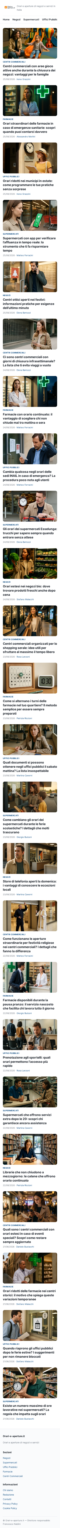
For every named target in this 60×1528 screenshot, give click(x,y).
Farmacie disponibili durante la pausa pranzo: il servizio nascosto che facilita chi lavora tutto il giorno (28, 1004)
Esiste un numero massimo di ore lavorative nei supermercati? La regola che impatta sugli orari (27, 1410)
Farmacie (8, 119)
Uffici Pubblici (50, 19)
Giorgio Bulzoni (24, 837)
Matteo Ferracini (25, 255)
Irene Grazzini (23, 79)
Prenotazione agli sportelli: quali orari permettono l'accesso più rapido (26, 1062)
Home (6, 19)
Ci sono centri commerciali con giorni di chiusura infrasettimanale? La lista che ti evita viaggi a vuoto (29, 361)
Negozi (16, 19)
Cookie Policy (10, 1508)
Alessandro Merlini (26, 136)
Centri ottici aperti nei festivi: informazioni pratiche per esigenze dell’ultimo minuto (28, 304)
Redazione (8, 1494)
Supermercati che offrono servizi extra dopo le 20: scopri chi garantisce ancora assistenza (27, 1119)
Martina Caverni (24, 775)
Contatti (7, 1499)
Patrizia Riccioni (24, 718)
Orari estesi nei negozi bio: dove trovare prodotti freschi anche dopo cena (29, 590)
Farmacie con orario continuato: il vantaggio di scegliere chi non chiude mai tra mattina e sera (27, 418)
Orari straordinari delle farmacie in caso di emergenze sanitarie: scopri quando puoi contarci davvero (29, 128)
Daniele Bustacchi (25, 1246)
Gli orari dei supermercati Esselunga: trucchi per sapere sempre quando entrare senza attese (30, 533)
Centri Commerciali (14, 62)
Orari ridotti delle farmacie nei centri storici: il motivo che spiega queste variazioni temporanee (29, 1295)
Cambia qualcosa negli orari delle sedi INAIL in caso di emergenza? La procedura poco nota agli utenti (29, 476)
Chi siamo (8, 1490)
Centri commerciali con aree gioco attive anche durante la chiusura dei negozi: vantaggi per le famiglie (29, 70)
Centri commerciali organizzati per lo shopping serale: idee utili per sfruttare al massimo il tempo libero (30, 648)
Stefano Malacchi (25, 599)
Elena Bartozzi (24, 312)
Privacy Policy (10, 1503)
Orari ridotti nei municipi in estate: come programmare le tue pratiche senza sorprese (28, 185)
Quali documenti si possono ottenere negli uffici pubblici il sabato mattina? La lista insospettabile (30, 767)
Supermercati (31, 19)
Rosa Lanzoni (23, 656)
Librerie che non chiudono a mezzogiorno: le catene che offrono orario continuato (29, 1176)
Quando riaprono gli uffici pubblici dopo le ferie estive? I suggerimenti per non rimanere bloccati (28, 1352)
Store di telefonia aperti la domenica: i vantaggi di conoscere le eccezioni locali (30, 885)
